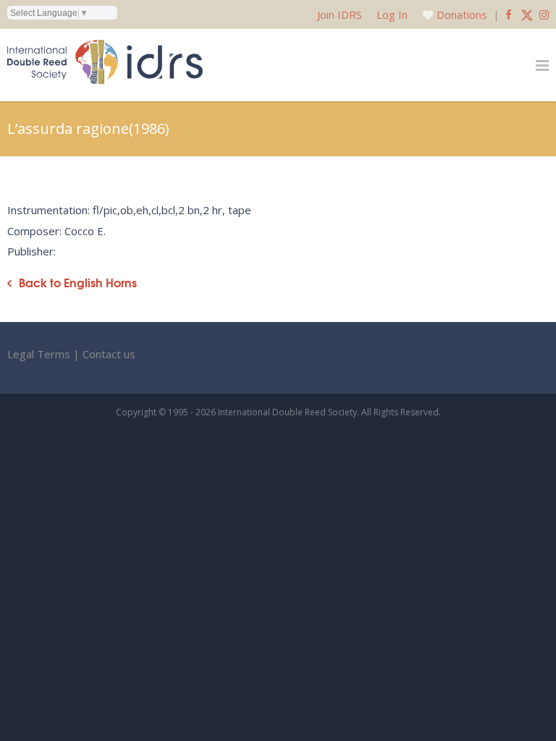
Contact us (109, 354)
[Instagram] (544, 14)
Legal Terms (38, 354)
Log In (392, 14)
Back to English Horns (78, 282)
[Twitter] (527, 14)
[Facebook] (508, 14)
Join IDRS (339, 14)
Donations (462, 14)
